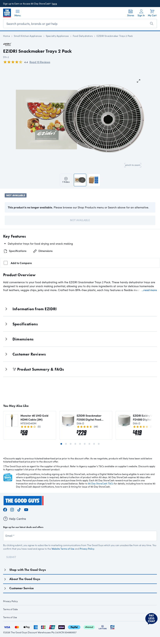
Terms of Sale (10, 609)
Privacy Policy (87, 548)
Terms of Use (10, 617)
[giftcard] (112, 627)
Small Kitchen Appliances (28, 35)
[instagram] (12, 509)
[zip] (61, 627)
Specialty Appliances (57, 35)
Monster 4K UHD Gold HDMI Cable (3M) (34, 417)
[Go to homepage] (7, 13)
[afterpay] (89, 627)
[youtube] (26, 509)
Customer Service (21, 588)
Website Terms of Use (63, 548)
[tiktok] (19, 509)
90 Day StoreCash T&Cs (100, 483)
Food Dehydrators (83, 35)
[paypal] (74, 627)
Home (6, 35)
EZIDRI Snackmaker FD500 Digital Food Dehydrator (89, 417)
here (54, 3)
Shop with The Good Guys (27, 570)
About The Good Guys (24, 579)
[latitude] (102, 627)
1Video (66, 181)
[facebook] (5, 509)
